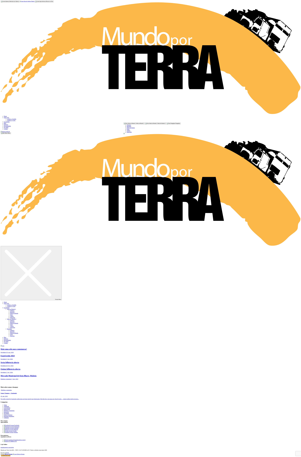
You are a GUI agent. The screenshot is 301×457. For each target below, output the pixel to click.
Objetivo (129, 125)
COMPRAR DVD (5, 455)
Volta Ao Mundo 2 (11, 319)
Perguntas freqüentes (9, 416)
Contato (6, 129)
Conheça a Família (11, 119)
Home (5, 116)
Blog (5, 123)
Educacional (7, 409)
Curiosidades (7, 408)
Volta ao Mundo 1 (11, 309)
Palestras (6, 124)
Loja (9, 131)
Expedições (6, 122)
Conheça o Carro (11, 120)
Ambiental (6, 406)
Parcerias (12, 336)
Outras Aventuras (8, 415)
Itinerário (129, 126)
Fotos (128, 129)
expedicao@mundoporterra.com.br (16, 440)
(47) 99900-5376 (12, 441)
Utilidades (6, 417)
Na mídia (6, 127)
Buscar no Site (49, 1)
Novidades (6, 413)
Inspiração (6, 412)
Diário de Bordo (131, 127)
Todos (5, 405)
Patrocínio (129, 132)
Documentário (7, 126)
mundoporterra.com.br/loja (7, 447)
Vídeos (128, 130)
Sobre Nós (6, 117)
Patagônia (9, 329)
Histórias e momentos (6, 390)
